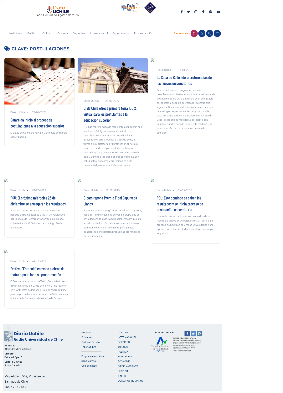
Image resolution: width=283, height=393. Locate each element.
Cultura (47, 33)
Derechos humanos (130, 380)
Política (32, 33)
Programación (143, 33)
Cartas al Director (90, 342)
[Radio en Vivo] (194, 33)
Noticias (14, 33)
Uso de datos (89, 365)
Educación (125, 356)
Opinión (62, 33)
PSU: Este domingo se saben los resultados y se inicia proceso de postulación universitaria (180, 203)
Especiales (120, 33)
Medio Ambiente (128, 366)
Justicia (123, 371)
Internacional (99, 33)
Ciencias (123, 346)
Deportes (79, 33)
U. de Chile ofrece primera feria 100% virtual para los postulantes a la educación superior (110, 113)
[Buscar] (209, 33)
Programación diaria (92, 356)
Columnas (87, 337)
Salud (122, 376)
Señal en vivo (88, 361)
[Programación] (201, 33)
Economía (124, 361)
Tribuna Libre (88, 346)
